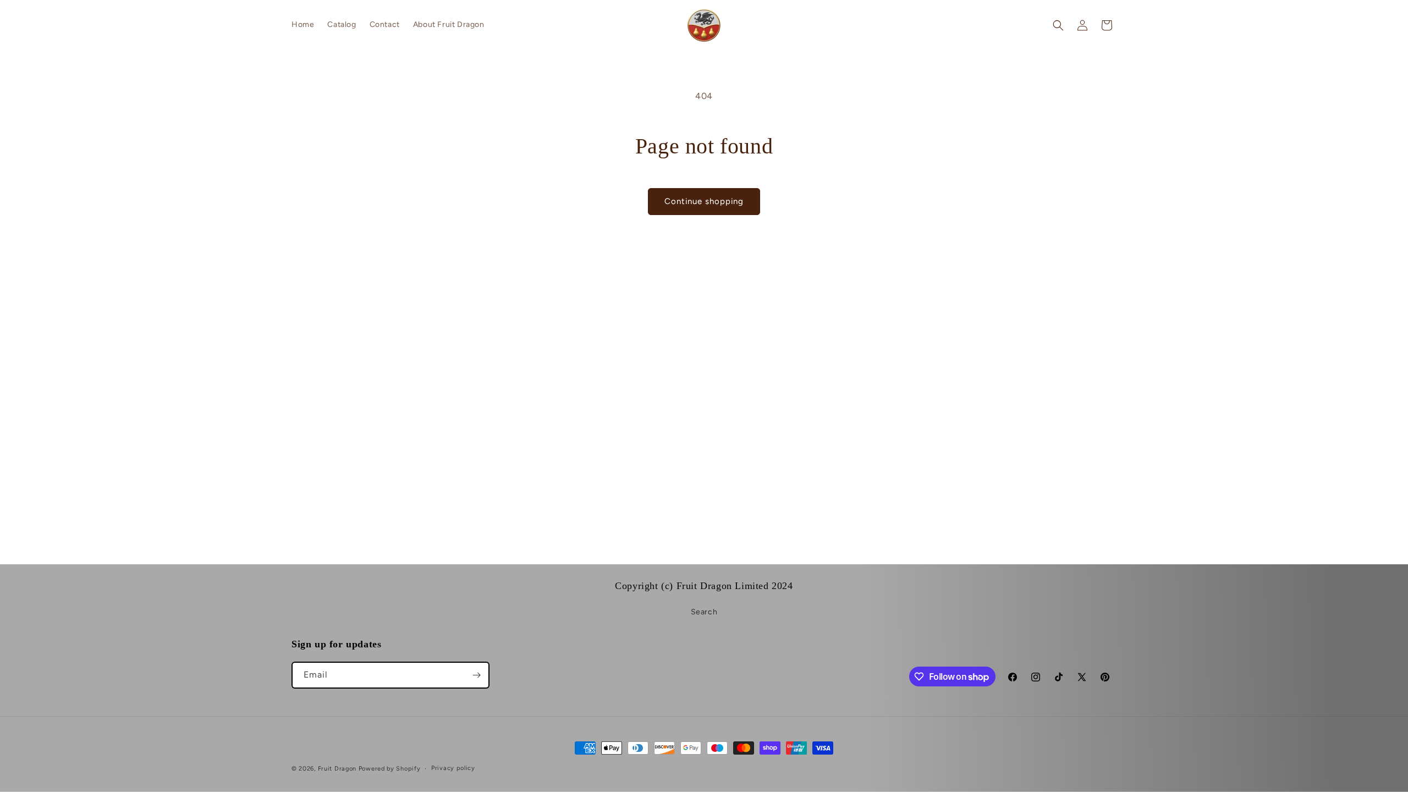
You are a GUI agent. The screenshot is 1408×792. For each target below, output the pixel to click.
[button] (1058, 25)
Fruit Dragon (337, 768)
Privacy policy (453, 768)
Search (704, 612)
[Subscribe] (476, 675)
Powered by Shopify (390, 768)
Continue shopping (704, 201)
